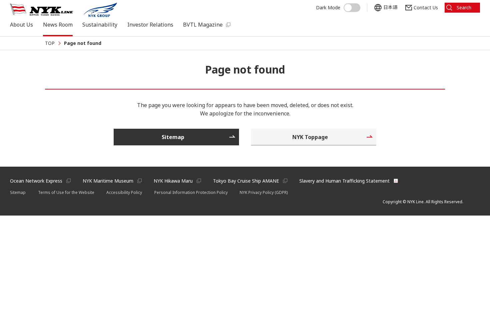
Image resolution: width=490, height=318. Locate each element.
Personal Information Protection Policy (191, 192)
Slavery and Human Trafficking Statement (344, 181)
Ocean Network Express (36, 181)
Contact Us (426, 7)
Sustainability (99, 24)
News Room (58, 24)
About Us (21, 24)
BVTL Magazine (203, 24)
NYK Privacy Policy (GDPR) (264, 192)
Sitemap (18, 192)
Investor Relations (150, 24)
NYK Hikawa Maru (173, 181)
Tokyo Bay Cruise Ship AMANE (246, 181)
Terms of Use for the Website (66, 192)
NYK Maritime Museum (108, 181)
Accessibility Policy (124, 192)
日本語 (390, 7)
